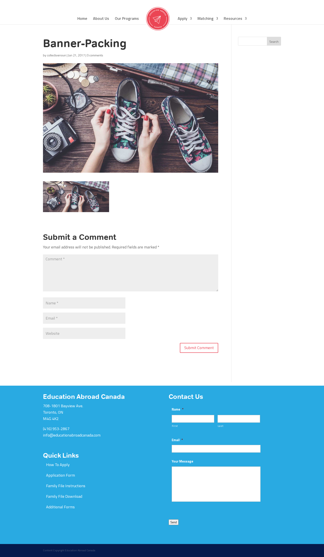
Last (220, 426)
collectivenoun (56, 55)
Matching (205, 19)
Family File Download (64, 496)
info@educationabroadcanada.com (72, 435)
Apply (182, 19)
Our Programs (127, 19)
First (175, 426)
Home (82, 19)
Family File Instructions (65, 486)
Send (173, 522)
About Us (101, 19)
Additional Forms (60, 507)
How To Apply (58, 465)
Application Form (60, 475)
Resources (233, 19)
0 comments (95, 55)
